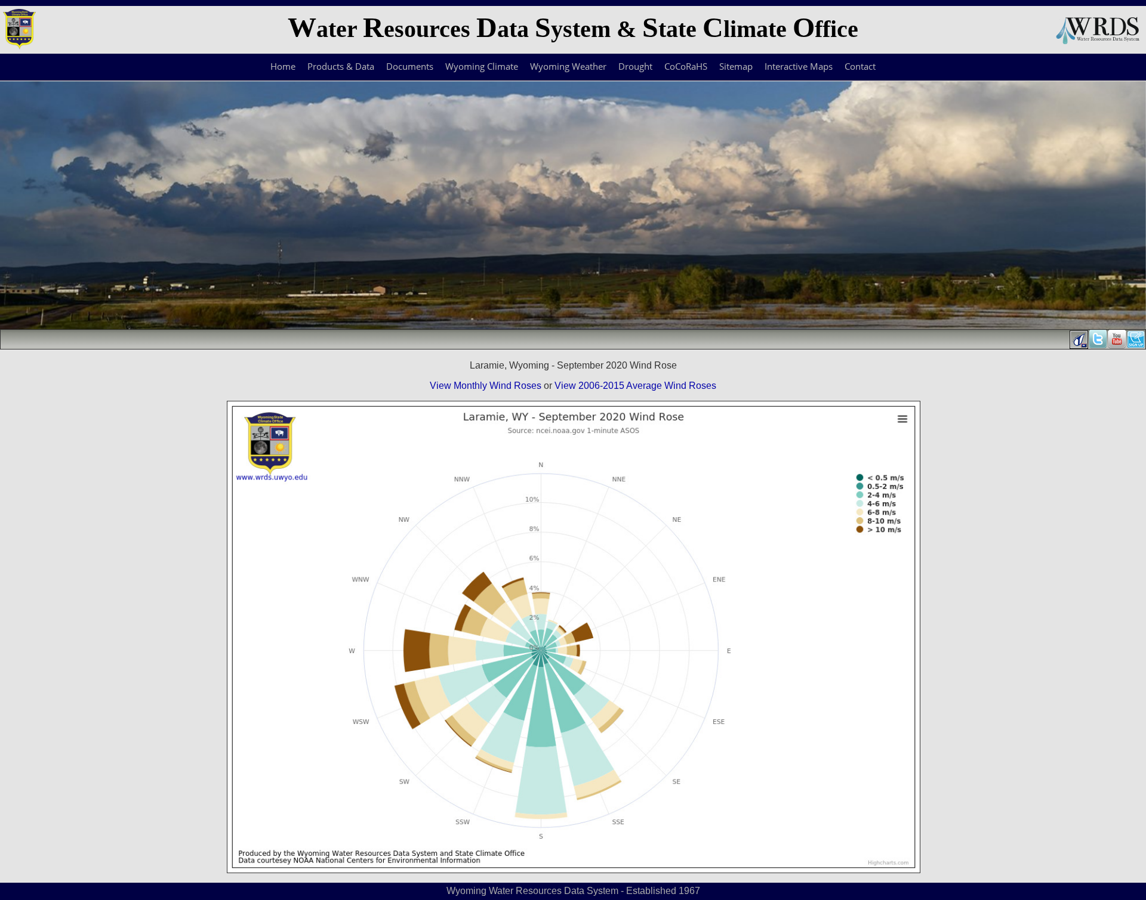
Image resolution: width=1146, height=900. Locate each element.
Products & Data (340, 66)
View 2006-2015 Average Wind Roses (635, 386)
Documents (409, 66)
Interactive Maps (799, 66)
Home (282, 66)
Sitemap (736, 66)
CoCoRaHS (685, 66)
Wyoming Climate (481, 66)
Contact (860, 66)
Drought (635, 66)
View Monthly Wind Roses (485, 386)
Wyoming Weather (568, 66)
